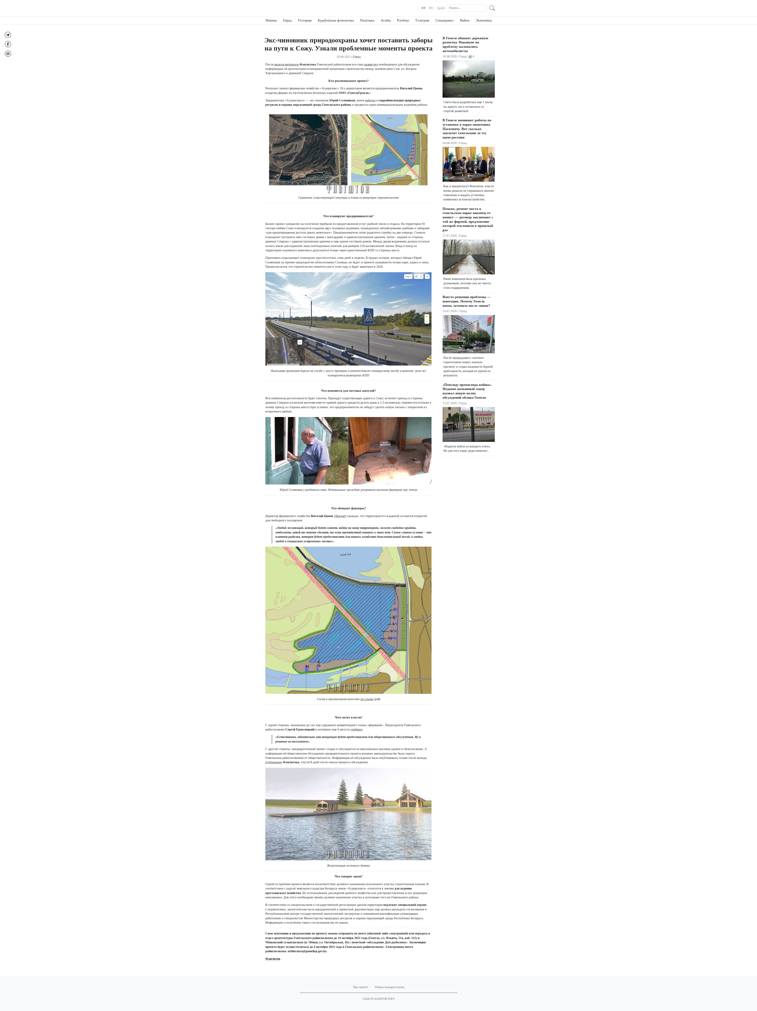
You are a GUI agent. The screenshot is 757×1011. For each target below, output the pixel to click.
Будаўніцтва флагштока (336, 20)
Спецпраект (444, 20)
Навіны (271, 20)
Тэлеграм (422, 20)
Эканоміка (484, 20)
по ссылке (367, 699)
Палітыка (367, 20)
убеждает (340, 516)
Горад (287, 20)
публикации (273, 762)
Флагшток (272, 958)
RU (431, 8)
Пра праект (360, 987)
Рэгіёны (403, 20)
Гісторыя (304, 20)
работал (370, 100)
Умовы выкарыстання (389, 987)
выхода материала (286, 64)
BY (423, 8)
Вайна (464, 20)
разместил (371, 64)
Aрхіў (441, 8)
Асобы (386, 20)
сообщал (356, 729)
